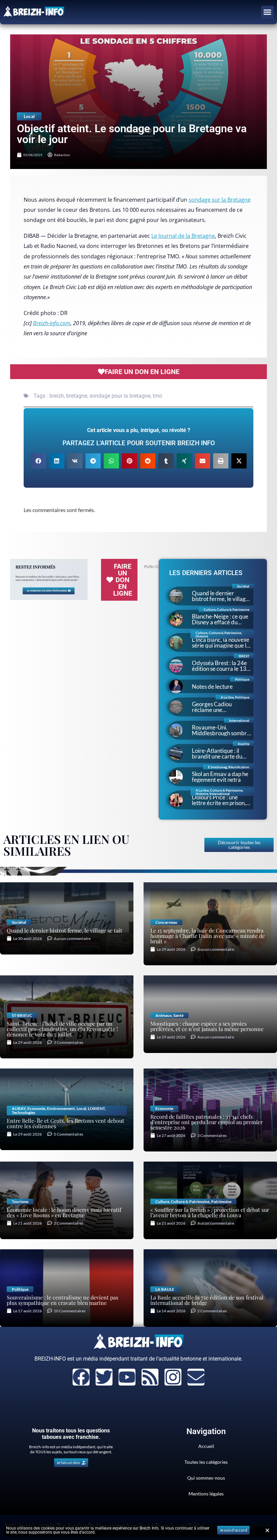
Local (29, 116)
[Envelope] (195, 1377)
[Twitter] (104, 1377)
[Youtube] (127, 1377)
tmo (157, 396)
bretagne (76, 396)
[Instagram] (173, 1377)
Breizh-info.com (51, 323)
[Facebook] (81, 1377)
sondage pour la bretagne (120, 396)
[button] (267, 12)
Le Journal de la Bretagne (183, 235)
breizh (56, 396)
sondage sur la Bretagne (219, 199)
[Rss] (150, 1377)
